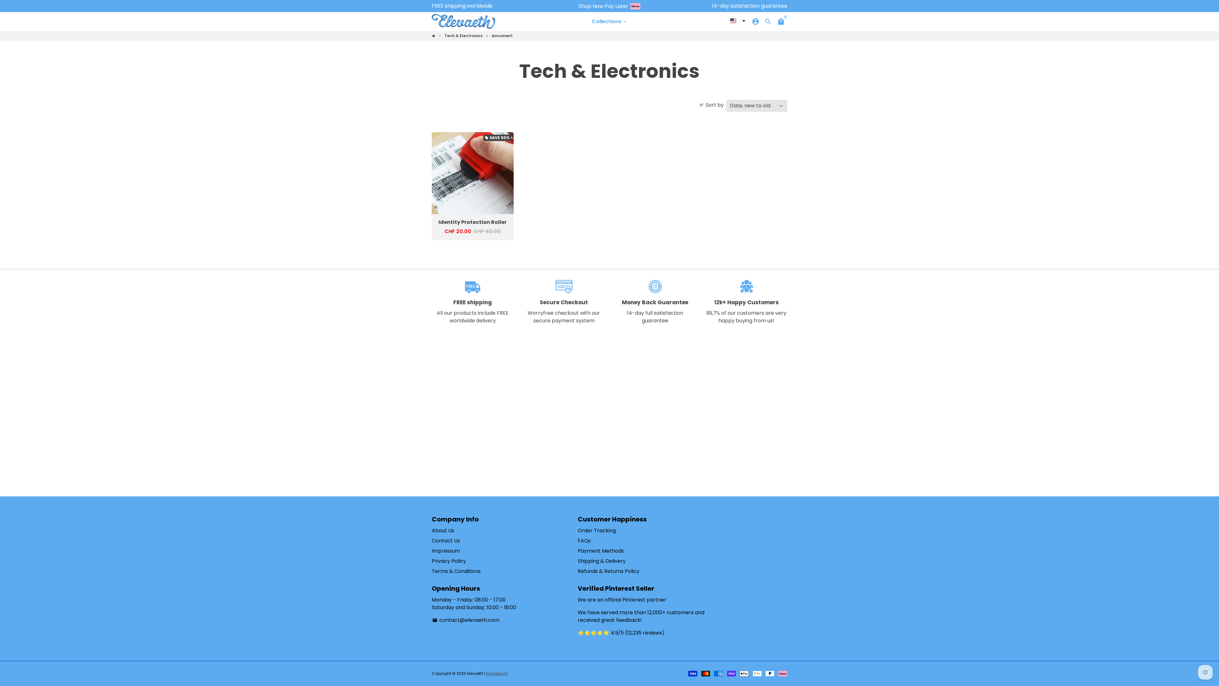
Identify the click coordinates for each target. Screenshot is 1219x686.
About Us (443, 530)
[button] (737, 21)
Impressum (446, 551)
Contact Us (446, 540)
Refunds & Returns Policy (608, 571)
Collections (610, 21)
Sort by (711, 105)
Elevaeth (475, 673)
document (502, 35)
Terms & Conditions (456, 571)
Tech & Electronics (463, 35)
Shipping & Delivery (602, 561)
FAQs (584, 540)
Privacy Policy (449, 561)
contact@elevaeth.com (465, 620)
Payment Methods (601, 551)
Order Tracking (597, 530)
